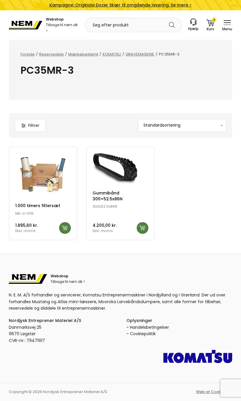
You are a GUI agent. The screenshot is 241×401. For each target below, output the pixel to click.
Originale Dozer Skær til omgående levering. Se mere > (120, 5)
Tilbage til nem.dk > (62, 27)
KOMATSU (112, 54)
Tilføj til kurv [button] (65, 228)
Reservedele (51, 54)
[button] (30, 125)
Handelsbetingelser (149, 327)
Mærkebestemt (83, 54)
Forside (28, 54)
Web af (214, 392)
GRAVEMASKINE (139, 54)
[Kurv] (210, 25)
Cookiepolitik (143, 334)
